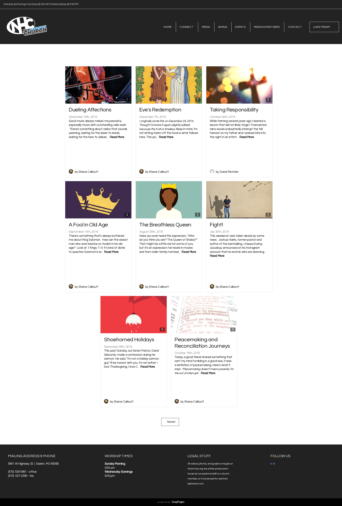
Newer (170, 421)
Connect (187, 26)
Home (168, 26)
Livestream (321, 26)
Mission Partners (267, 26)
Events (240, 26)
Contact (295, 26)
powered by (171, 502)
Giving (222, 26)
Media (206, 26)
